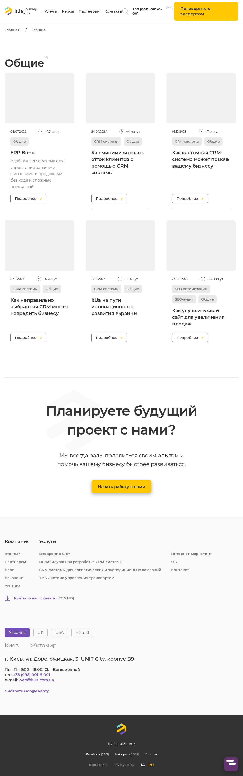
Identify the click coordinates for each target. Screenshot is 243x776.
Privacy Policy (123, 765)
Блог (9, 570)
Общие (19, 141)
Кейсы (68, 11)
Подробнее (25, 198)
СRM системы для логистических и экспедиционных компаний (100, 570)
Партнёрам (89, 11)
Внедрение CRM (54, 553)
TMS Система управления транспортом (76, 578)
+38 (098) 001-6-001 (147, 11)
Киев (12, 646)
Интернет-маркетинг (191, 553)
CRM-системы (106, 141)
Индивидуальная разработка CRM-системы (80, 561)
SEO (175, 561)
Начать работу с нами (121, 486)
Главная (12, 30)
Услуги (50, 11)
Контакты (113, 11)
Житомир (43, 646)
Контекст (180, 570)
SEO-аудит (184, 299)
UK (40, 632)
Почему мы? (30, 11)
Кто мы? (12, 553)
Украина (17, 632)
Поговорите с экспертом (195, 11)
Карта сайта (98, 765)
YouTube (12, 586)
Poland (82, 632)
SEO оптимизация (191, 289)
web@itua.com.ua (36, 680)
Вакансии (14, 578)
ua (142, 765)
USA (60, 632)
